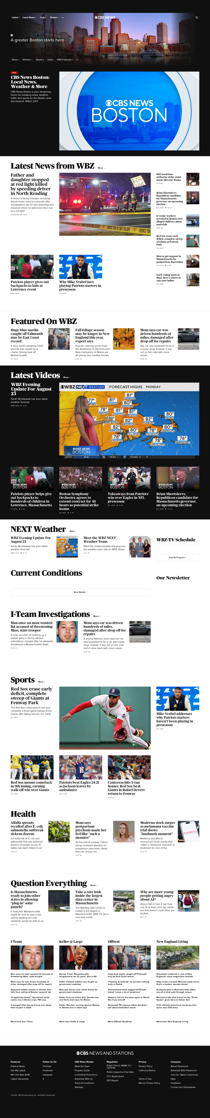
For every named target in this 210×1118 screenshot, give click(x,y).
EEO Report (112, 1080)
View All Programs (177, 557)
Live (42, 17)
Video (50, 59)
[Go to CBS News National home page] (105, 17)
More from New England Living (172, 1021)
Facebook (48, 1070)
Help (173, 1079)
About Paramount (179, 1066)
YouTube (47, 1066)
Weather (27, 59)
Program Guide (82, 1070)
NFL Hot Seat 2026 (20, 1075)
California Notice (147, 1070)
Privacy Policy (145, 1066)
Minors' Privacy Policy (149, 1083)
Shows (54, 17)
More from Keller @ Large (72, 1021)
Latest (15, 17)
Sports (39, 59)
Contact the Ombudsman (183, 1087)
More (101, 168)
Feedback (176, 1083)
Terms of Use (145, 1079)
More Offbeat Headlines (120, 1021)
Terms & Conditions (84, 1083)
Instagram (47, 1075)
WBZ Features (64, 59)
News (15, 59)
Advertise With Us (84, 1079)
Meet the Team (82, 1066)
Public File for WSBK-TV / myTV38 (119, 1066)
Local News (29, 17)
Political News (18, 1066)
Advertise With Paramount (184, 1070)
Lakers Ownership (20, 1079)
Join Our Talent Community (184, 1075)
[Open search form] (197, 17)
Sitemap (79, 1087)
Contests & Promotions (86, 1075)
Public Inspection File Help (120, 1072)
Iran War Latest (18, 1070)
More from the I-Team (22, 1021)
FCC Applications (115, 1076)
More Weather (80, 592)
